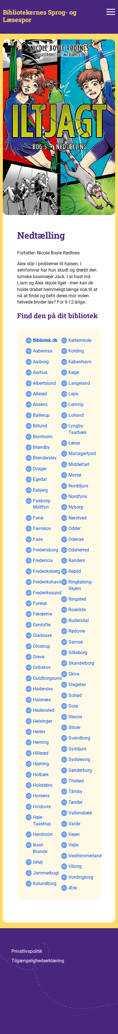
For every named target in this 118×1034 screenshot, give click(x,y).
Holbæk (41, 774)
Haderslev (43, 689)
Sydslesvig (79, 759)
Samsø (75, 642)
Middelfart (78, 464)
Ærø (72, 887)
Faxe (38, 539)
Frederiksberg (46, 571)
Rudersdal (78, 620)
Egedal (40, 479)
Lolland (76, 415)
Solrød (75, 695)
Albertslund (44, 383)
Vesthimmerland (85, 855)
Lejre (73, 394)
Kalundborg (44, 883)
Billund (40, 426)
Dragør (40, 468)
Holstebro (42, 785)
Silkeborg (77, 652)
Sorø (73, 706)
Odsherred (78, 550)
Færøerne (42, 614)
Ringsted (77, 599)
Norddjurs (78, 486)
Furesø (40, 603)
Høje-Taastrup (42, 820)
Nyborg (75, 507)
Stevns (75, 717)
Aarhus (40, 372)
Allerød (40, 394)
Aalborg (41, 361)
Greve (38, 657)
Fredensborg (45, 550)
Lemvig (75, 404)
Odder (74, 528)
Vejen (74, 834)
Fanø (38, 518)
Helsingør (42, 721)
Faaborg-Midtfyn (42, 504)
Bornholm (43, 436)
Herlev (39, 731)
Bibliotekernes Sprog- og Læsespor (39, 16)
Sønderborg (80, 770)
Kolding (76, 351)
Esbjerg (40, 490)
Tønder (75, 802)
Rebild (74, 571)
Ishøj (38, 862)
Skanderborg (81, 663)
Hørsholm (43, 834)
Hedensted (43, 710)
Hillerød (40, 753)
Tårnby (75, 791)
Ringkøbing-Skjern (80, 585)
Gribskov (42, 667)
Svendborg (79, 738)
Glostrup (41, 646)
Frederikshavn (47, 582)
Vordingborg (80, 877)
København (79, 361)
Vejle (73, 845)
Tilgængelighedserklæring (37, 960)
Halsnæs (42, 699)
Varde (74, 823)
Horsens (41, 795)
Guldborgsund (47, 678)
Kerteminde (79, 340)
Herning (41, 742)
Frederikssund (47, 592)
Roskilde (77, 609)
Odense (76, 539)
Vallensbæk (80, 813)
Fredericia (43, 560)
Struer (74, 727)
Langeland (79, 383)
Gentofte (41, 624)
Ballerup (41, 415)
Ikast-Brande (40, 848)
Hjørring (41, 763)
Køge (73, 372)
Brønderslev (45, 458)
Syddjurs (77, 749)
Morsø (74, 475)
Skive (73, 674)
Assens (40, 404)
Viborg (75, 866)
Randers (76, 560)
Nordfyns (77, 496)
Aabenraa (42, 351)
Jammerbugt (46, 873)
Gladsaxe (42, 635)
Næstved (77, 518)
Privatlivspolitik (26, 951)
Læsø (74, 443)
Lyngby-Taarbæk (77, 429)
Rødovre (76, 631)
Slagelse (77, 684)
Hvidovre (42, 806)
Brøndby (41, 447)
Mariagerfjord (82, 453)
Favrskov (42, 528)
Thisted (76, 781)
